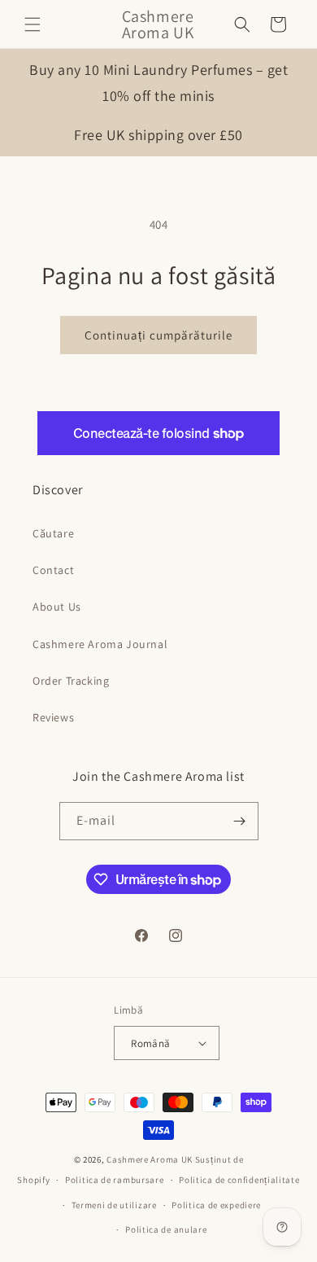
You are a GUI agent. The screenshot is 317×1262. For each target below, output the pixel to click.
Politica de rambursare (114, 1179)
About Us (57, 606)
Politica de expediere (216, 1205)
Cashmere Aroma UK (150, 1159)
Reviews (53, 717)
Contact (53, 570)
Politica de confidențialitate (239, 1179)
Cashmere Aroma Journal (100, 644)
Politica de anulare (165, 1229)
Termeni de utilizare (114, 1205)
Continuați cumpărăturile (158, 335)
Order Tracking (71, 680)
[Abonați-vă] (240, 821)
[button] (32, 24)
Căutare (53, 533)
